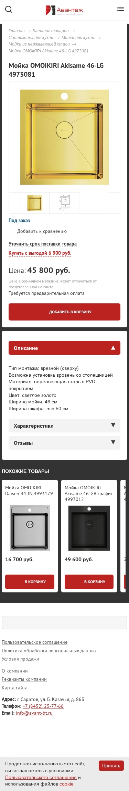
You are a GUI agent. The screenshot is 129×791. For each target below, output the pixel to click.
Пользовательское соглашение (34, 642)
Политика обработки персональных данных (49, 651)
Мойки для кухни (78, 37)
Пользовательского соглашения (41, 777)
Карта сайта (15, 688)
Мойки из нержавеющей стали (39, 44)
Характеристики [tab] (34, 425)
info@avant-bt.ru (34, 713)
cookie (67, 784)
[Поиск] (120, 622)
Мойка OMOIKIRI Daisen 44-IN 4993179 (29, 491)
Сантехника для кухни (31, 37)
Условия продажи (20, 659)
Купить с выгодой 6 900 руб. (40, 253)
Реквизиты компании (24, 679)
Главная (16, 30)
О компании (15, 671)
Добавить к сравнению (41, 231)
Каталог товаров (50, 30)
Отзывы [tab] (23, 442)
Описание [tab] (26, 347)
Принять (111, 766)
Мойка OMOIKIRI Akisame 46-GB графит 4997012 (89, 493)
